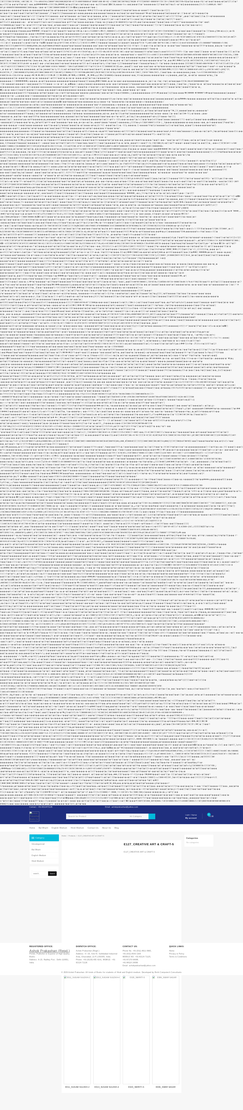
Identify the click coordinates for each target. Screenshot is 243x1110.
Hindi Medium (38, 861)
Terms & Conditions (178, 957)
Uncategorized (38, 844)
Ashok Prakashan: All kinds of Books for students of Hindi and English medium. (104, 972)
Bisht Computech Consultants (168, 972)
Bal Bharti (36, 850)
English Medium (39, 855)
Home (171, 951)
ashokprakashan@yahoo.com (142, 965)
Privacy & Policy (176, 954)
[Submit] (151, 816)
